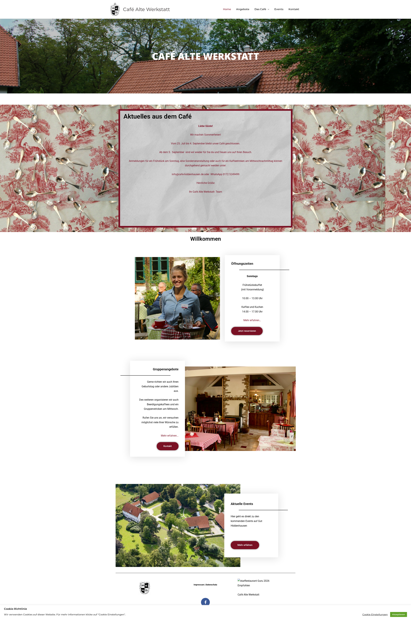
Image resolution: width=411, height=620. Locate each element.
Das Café (260, 9)
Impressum (199, 584)
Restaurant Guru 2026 (257, 580)
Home (227, 9)
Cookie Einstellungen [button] (375, 614)
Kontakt (294, 9)
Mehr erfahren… (252, 320)
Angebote (242, 9)
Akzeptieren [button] (398, 614)
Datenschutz (211, 584)
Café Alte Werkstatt (248, 594)
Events (278, 9)
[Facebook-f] (205, 602)
